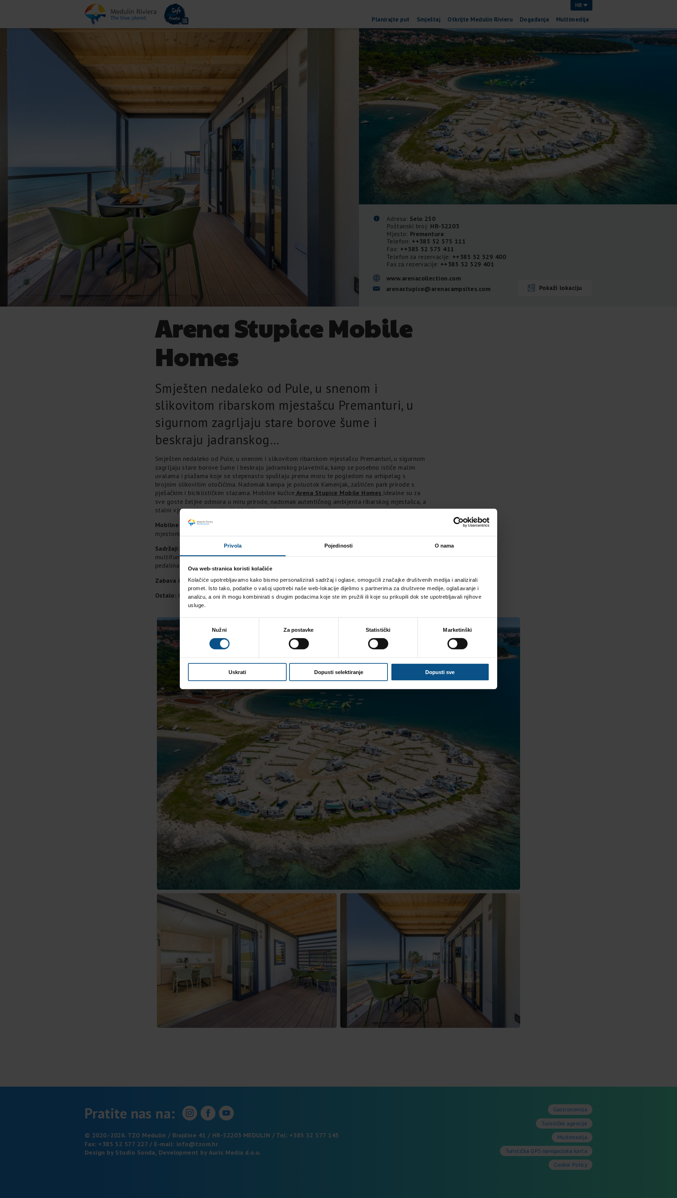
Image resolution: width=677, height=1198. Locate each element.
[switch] (299, 643)
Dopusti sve (440, 672)
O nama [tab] (444, 546)
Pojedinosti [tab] (338, 546)
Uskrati (237, 672)
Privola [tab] (233, 546)
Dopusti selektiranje (338, 672)
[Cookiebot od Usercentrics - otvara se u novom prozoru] (458, 522)
